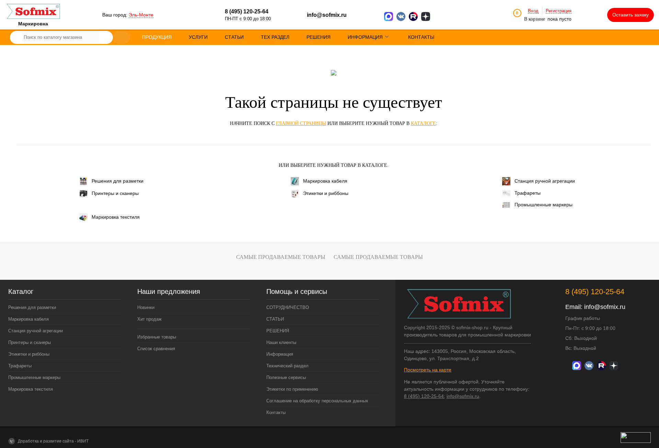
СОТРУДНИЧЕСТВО (287, 307)
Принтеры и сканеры (115, 193)
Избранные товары (156, 337)
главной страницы (301, 123)
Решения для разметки (117, 181)
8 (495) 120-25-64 (424, 396)
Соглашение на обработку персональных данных (317, 400)
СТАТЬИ (275, 319)
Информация (279, 354)
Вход (533, 10)
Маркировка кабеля (325, 181)
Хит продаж (149, 319)
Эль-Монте (141, 15)
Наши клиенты (281, 342)
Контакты (276, 412)
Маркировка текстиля (116, 217)
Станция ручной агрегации (545, 181)
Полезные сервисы (286, 377)
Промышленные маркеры (544, 204)
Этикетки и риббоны (325, 193)
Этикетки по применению (292, 389)
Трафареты (528, 193)
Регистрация (558, 10)
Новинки (145, 307)
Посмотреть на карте (427, 369)
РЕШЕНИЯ (277, 330)
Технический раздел (287, 365)
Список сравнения (156, 348)
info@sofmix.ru (327, 15)
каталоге (423, 123)
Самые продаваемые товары (280, 257)
